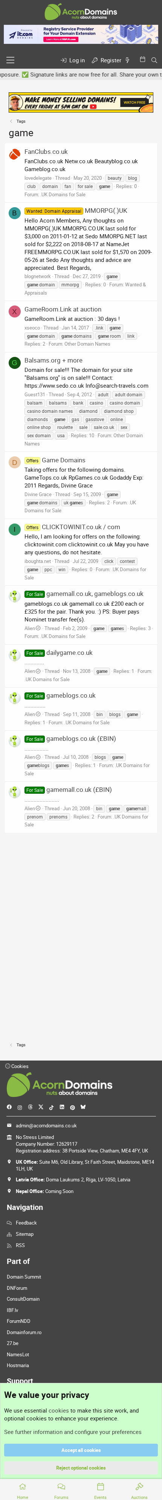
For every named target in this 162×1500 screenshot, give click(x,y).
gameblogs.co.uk (61, 695)
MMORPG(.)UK (76, 210)
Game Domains (56, 460)
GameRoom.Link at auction (62, 309)
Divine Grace (38, 494)
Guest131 (34, 394)
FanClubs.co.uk (46, 151)
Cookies (19, 1066)
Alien (29, 628)
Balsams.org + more (53, 360)
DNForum (17, 1288)
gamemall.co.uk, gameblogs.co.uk (85, 593)
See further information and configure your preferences (73, 1431)
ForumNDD (19, 1321)
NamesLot (18, 1354)
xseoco (32, 327)
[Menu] (10, 60)
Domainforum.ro (24, 1332)
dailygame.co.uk (59, 652)
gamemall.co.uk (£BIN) (69, 789)
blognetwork (37, 276)
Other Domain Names (87, 343)
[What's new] (129, 60)
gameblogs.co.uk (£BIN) (71, 738)
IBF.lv (12, 1310)
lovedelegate (38, 178)
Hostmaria (18, 1365)
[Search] (154, 60)
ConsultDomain (23, 1298)
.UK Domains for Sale (63, 194)
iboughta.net (37, 561)
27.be (12, 1343)
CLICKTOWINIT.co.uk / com (73, 526)
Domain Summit (24, 1276)
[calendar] (144, 59)
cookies (59, 1410)
